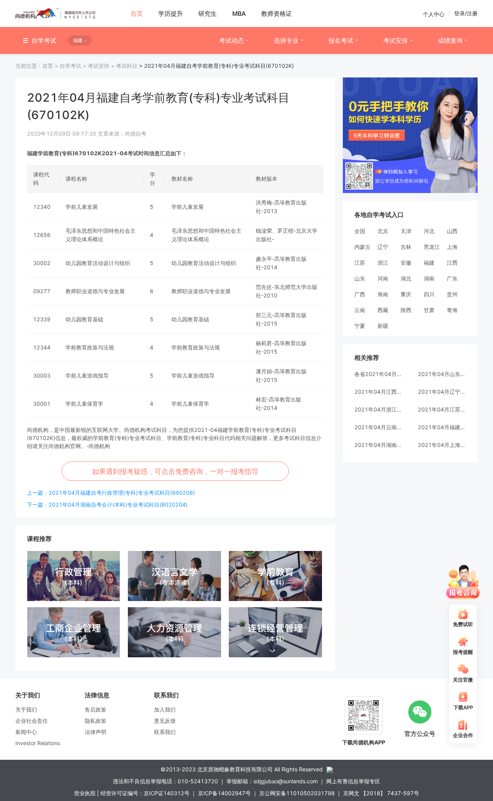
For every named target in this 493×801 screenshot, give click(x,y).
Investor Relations (37, 743)
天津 (406, 231)
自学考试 (74, 65)
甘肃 (429, 310)
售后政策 (95, 709)
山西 (452, 231)
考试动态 (231, 40)
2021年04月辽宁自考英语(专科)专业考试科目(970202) (442, 391)
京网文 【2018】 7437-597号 (381, 793)
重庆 (406, 294)
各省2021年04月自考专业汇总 (378, 374)
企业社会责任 (31, 720)
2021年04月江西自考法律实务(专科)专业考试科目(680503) (378, 391)
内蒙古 (362, 246)
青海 (452, 310)
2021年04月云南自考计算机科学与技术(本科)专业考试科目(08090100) (378, 427)
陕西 (406, 310)
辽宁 (382, 246)
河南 (382, 278)
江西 (452, 262)
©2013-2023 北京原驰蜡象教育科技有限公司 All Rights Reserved (242, 769)
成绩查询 (450, 40)
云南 (359, 310)
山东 (359, 278)
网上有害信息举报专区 (353, 781)
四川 (429, 294)
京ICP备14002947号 (224, 793)
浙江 (382, 262)
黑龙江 (432, 246)
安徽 (406, 262)
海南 (382, 294)
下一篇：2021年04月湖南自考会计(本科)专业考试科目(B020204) (107, 504)
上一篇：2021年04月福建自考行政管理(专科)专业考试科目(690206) (111, 492)
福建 (429, 262)
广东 (452, 278)
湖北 (406, 278)
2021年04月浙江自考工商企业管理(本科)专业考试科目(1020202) (378, 409)
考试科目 (127, 65)
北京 (382, 231)
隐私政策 (95, 720)
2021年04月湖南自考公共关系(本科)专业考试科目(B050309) (378, 445)
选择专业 (286, 40)
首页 (37, 65)
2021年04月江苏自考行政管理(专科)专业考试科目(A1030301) (442, 409)
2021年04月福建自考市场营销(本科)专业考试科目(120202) (442, 427)
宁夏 (359, 325)
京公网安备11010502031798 (297, 793)
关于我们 (26, 709)
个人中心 (433, 13)
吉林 (406, 246)
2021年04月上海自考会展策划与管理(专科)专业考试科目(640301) (442, 445)
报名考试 (341, 40)
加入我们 (165, 709)
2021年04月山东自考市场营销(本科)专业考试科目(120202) (442, 374)
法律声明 (95, 732)
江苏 (359, 262)
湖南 (429, 278)
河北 (429, 231)
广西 (359, 294)
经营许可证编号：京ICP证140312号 (145, 793)
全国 (359, 231)
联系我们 (165, 732)
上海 (452, 246)
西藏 (382, 310)
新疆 (382, 325)
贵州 (452, 294)
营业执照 (85, 793)
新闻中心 (26, 732)
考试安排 (395, 40)
